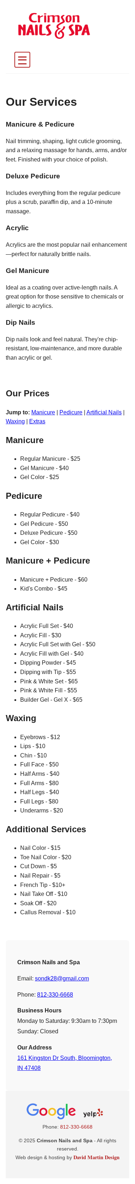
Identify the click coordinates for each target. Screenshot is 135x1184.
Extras (37, 421)
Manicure (43, 412)
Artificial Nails (104, 412)
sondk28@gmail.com (62, 978)
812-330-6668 (55, 995)
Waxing (15, 421)
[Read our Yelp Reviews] (93, 1118)
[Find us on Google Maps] (52, 1118)
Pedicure (70, 412)
